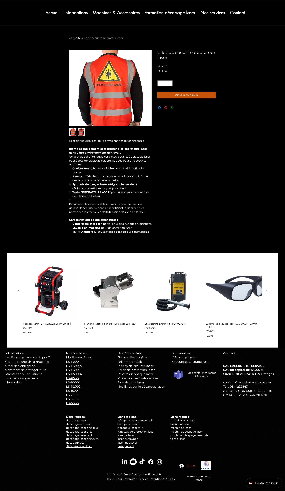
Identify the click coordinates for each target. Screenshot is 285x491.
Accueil (74, 38)
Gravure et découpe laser (191, 362)
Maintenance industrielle (23, 374)
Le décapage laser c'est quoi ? (27, 357)
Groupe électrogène (132, 357)
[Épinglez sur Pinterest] (166, 107)
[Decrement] (160, 83)
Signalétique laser (131, 382)
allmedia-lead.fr (150, 474)
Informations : (15, 353)
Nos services (181, 353)
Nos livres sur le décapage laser (141, 386)
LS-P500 (72, 378)
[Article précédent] (18, 291)
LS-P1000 (73, 382)
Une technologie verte (21, 378)
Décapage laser (183, 357)
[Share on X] (178, 107)
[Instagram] (159, 461)
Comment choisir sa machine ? (28, 362)
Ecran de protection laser (136, 370)
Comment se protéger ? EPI (26, 370)
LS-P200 (72, 362)
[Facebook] (150, 461)
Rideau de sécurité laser (135, 366)
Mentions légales (163, 479)
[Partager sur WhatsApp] (172, 107)
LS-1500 (72, 391)
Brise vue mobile (130, 362)
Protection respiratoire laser (138, 378)
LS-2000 (72, 395)
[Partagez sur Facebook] (159, 107)
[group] (142, 300)
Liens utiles (13, 382)
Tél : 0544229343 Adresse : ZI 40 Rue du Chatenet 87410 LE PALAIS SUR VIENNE (247, 391)
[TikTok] (142, 461)
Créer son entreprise (20, 366)
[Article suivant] (267, 291)
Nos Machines (77, 353)
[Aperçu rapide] (51, 291)
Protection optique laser (135, 374)
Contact (229, 353)
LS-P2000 (73, 386)
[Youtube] (133, 461)
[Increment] (170, 83)
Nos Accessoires (130, 353)
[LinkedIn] (124, 461)
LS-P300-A (74, 366)
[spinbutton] (165, 83)
